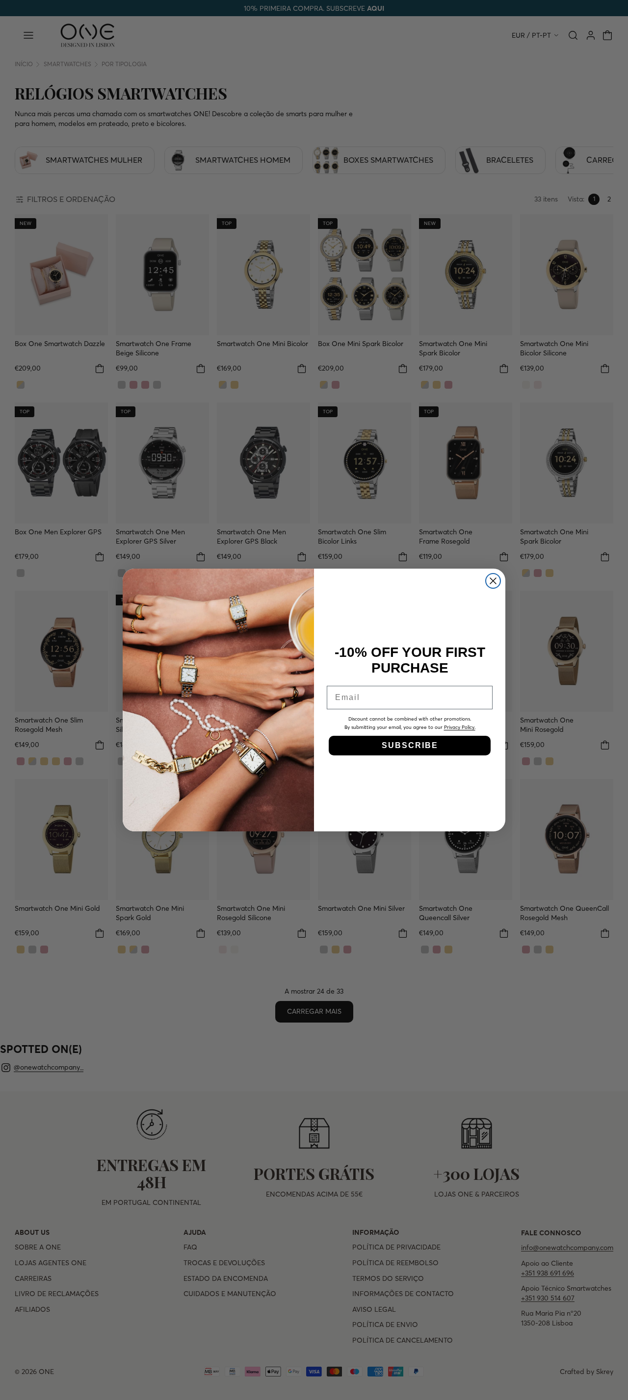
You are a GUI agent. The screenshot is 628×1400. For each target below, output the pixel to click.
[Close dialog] (493, 581)
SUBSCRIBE (410, 745)
